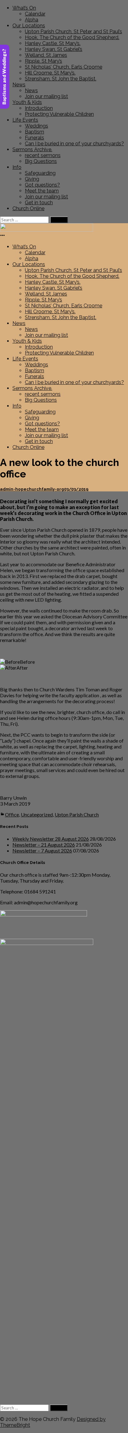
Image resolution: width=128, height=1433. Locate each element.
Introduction (39, 108)
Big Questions (41, 161)
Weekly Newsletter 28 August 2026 (50, 839)
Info (16, 167)
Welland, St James (46, 55)
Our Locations (28, 26)
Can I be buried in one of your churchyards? (74, 144)
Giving (32, 179)
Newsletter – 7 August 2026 (42, 850)
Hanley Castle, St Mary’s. (52, 43)
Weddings (36, 126)
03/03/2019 (76, 489)
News (18, 85)
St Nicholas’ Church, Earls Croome (63, 67)
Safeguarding (40, 173)
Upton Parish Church (77, 814)
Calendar (35, 14)
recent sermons (43, 155)
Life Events (25, 120)
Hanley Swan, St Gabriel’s (53, 49)
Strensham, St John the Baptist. (60, 79)
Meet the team (42, 191)
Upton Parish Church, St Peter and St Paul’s (73, 31)
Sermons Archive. (32, 149)
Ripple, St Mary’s (43, 61)
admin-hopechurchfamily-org (32, 489)
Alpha (31, 20)
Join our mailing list (46, 96)
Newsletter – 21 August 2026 (43, 845)
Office (12, 814)
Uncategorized (37, 814)
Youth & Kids (27, 102)
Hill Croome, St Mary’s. (50, 73)
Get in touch (39, 203)
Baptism (34, 132)
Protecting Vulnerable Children (59, 114)
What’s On (24, 8)
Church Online (28, 208)
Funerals (34, 138)
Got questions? (42, 185)
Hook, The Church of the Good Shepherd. (72, 37)
